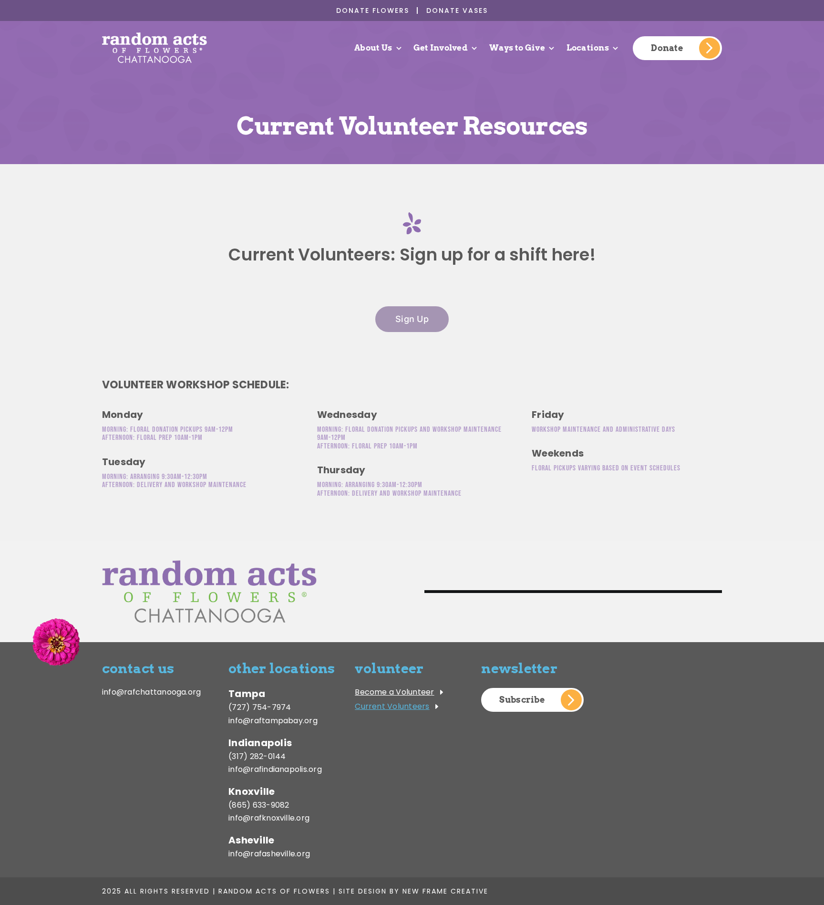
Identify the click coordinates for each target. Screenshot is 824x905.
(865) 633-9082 (258, 805)
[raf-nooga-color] (209, 563)
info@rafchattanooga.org (151, 692)
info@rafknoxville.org (268, 817)
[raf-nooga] (154, 34)
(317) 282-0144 (257, 756)
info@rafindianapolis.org (275, 769)
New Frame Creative (445, 891)
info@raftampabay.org (273, 720)
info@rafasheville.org (269, 853)
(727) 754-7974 (259, 707)
